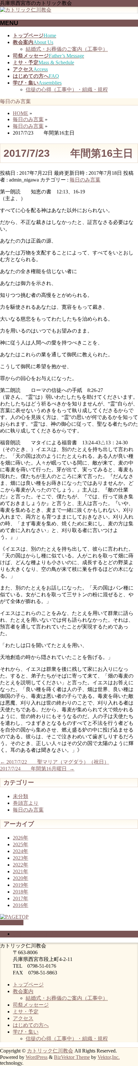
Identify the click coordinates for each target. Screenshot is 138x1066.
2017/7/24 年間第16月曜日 (37, 768)
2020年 (20, 878)
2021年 (20, 871)
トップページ (28, 984)
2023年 (20, 858)
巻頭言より (26, 803)
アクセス (23, 1018)
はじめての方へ (31, 1025)
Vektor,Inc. (109, 1057)
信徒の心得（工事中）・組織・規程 (67, 89)
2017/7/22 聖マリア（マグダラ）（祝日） (54, 762)
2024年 (20, 851)
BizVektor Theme (72, 1057)
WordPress (36, 1057)
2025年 (20, 844)
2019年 (20, 885)
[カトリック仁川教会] (25, 10)
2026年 (20, 837)
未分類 (20, 796)
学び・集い (26, 1032)
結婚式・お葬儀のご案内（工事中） (67, 49)
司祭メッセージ (31, 1005)
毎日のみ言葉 (85, 179)
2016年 (20, 905)
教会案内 (23, 991)
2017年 (20, 898)
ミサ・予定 (26, 1011)
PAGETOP (11, 922)
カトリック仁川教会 (50, 1050)
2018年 (20, 891)
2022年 (20, 864)
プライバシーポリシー (38, 934)
